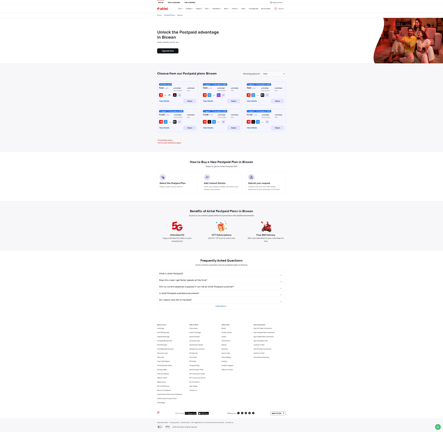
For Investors (190, 2)
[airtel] (162, 9)
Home (159, 15)
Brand (224, 328)
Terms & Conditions (164, 390)
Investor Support (227, 365)
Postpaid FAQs (194, 365)
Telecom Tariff (162, 378)
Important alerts (162, 422)
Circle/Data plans (165, 140)
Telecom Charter (227, 369)
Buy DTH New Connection (262, 349)
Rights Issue (161, 382)
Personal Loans (162, 353)
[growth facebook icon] (238, 413)
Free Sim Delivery (163, 374)
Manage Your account (197, 349)
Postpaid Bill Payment (164, 341)
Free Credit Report (163, 361)
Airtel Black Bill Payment (165, 349)
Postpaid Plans (169, 15)
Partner (224, 345)
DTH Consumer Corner (197, 374)
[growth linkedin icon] (242, 413)
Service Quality (265, 8)
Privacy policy (174, 422)
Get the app (179, 413)
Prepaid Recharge (163, 337)
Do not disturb (194, 382)
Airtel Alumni (226, 341)
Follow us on (231, 413)
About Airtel (226, 353)
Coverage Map (253, 8)
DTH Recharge (162, 345)
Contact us (193, 390)
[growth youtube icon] (246, 413)
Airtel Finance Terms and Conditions (169, 394)
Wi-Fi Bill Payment (163, 332)
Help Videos (193, 386)
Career (224, 337)
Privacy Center (227, 332)
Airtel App (160, 328)
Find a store (193, 328)
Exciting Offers (162, 369)
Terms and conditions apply (169, 143)
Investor (224, 361)
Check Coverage (195, 332)
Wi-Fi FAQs (193, 357)
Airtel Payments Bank (164, 365)
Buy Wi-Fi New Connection (263, 328)
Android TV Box (259, 345)
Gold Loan (160, 357)
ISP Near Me (193, 353)
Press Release (226, 357)
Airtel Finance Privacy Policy (167, 398)
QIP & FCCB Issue (163, 386)
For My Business (174, 2)
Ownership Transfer (196, 345)
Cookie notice (185, 422)
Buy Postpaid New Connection (264, 332)
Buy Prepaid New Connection (264, 337)
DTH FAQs (192, 361)
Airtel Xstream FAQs (196, 369)
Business (225, 349)
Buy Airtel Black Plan (261, 341)
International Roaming (261, 357)
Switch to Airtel (259, 353)
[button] (221, 273)
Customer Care (194, 341)
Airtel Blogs (161, 403)
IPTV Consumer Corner (197, 378)
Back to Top (276, 413)
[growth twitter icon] (249, 413)
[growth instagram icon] (253, 413)
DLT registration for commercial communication (207, 422)
